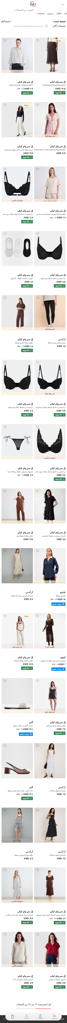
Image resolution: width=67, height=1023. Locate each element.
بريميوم (50, 13)
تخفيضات (41, 13)
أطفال (59, 13)
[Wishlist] (37, 40)
